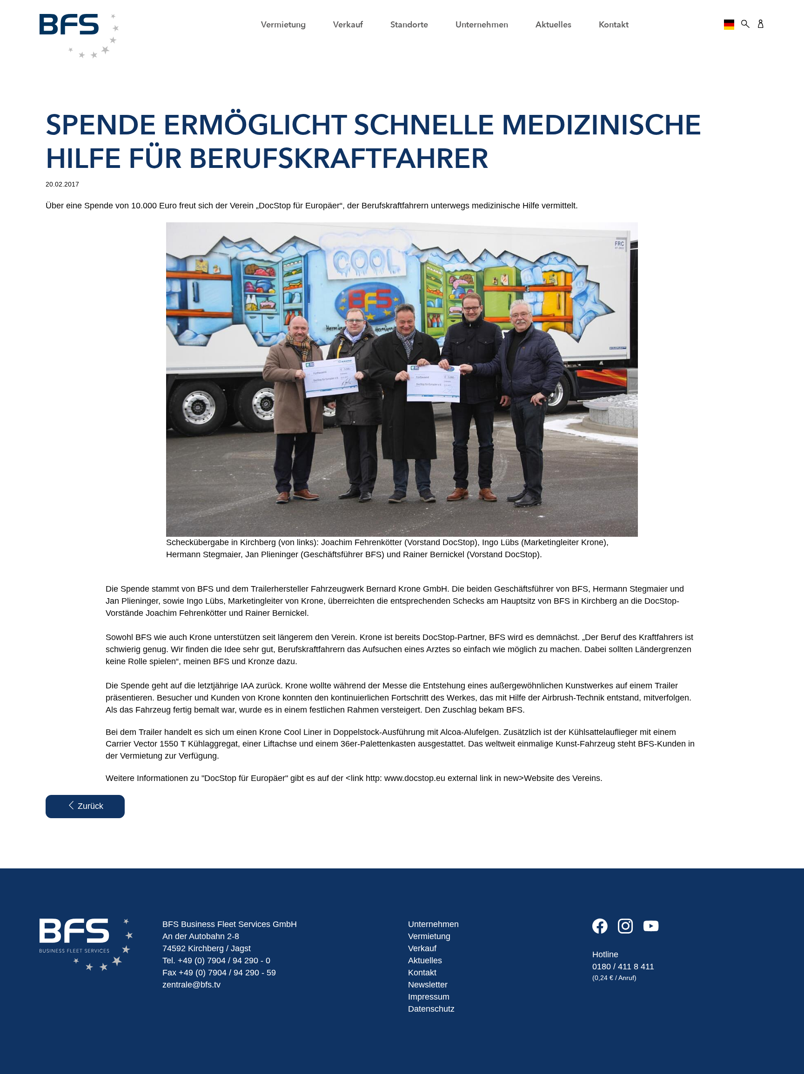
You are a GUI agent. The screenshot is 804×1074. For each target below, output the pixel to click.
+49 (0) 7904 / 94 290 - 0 (224, 960)
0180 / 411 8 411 (623, 966)
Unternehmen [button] (482, 25)
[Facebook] (605, 929)
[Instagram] (630, 929)
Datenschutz (431, 1009)
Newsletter (428, 984)
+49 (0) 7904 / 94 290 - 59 (227, 972)
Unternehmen (433, 924)
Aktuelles (553, 25)
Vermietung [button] (283, 25)
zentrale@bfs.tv (191, 984)
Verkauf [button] (348, 25)
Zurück (89, 806)
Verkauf (422, 948)
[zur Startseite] (79, 35)
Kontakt (614, 25)
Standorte (409, 25)
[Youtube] (655, 929)
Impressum (428, 996)
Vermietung (429, 936)
